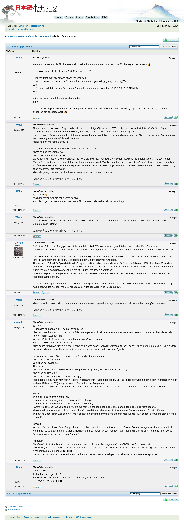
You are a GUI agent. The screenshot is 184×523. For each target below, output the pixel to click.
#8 (176, 468)
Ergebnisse (92, 17)
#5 (176, 243)
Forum (69, 17)
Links (79, 17)
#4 (176, 218)
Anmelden (23, 26)
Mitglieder (152, 21)
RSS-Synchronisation (83, 517)
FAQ (104, 17)
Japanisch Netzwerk (16, 36)
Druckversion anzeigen (15, 506)
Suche (139, 21)
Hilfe (176, 21)
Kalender (165, 21)
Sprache (33, 36)
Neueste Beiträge (25, 29)
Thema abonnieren (14, 509)
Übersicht (10, 29)
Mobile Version (68, 517)
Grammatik (45, 36)
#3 (176, 192)
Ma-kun (19, 242)
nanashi (18, 322)
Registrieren (37, 26)
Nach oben (57, 517)
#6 (176, 300)
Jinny (19, 57)
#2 (176, 125)
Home (58, 17)
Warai (18, 124)
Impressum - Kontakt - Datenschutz (20, 517)
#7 (176, 323)
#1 (176, 58)
